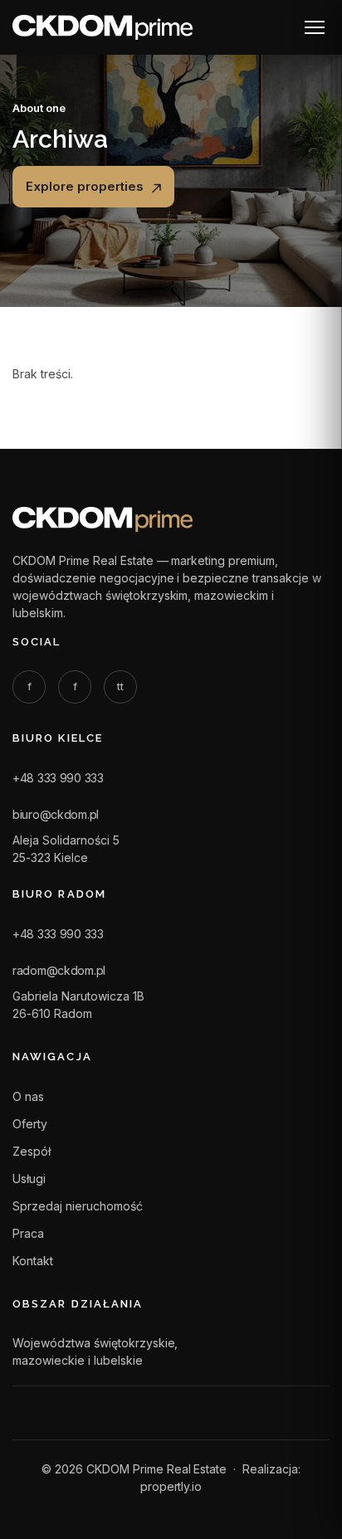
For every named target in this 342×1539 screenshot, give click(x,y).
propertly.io (171, 1486)
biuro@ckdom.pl (55, 814)
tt (120, 686)
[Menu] (315, 27)
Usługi (29, 1178)
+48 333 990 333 (58, 778)
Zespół (31, 1151)
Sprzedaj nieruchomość (77, 1206)
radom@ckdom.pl (58, 970)
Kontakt (32, 1261)
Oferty (29, 1124)
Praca (28, 1233)
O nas (28, 1096)
